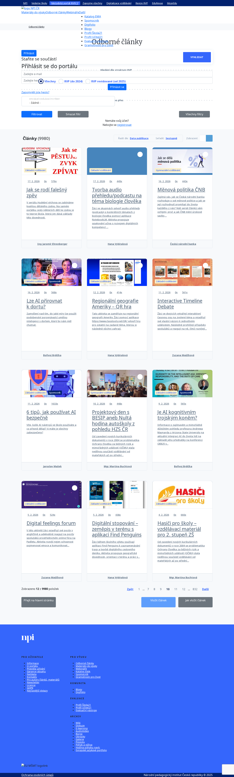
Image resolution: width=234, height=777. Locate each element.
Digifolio (89, 25)
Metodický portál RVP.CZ (64, 3)
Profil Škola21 (93, 33)
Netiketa (31, 674)
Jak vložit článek (195, 600)
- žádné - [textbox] (34, 103)
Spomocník (91, 20)
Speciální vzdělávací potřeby (44, 99)
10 (167, 589)
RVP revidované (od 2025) (108, 81)
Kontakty (32, 677)
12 (183, 589)
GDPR (30, 688)
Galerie (80, 739)
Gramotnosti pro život (98, 45)
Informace (33, 663)
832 (195, 589)
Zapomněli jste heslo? (35, 92)
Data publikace (139, 138)
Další (82, 12)
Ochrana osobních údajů (37, 775)
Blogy (88, 29)
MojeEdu (172, 3)
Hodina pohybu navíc (88, 747)
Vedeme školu (39, 3)
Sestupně (171, 138)
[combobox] (68, 101)
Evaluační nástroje (96, 41)
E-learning (82, 728)
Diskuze (80, 725)
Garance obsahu (36, 671)
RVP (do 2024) (73, 81)
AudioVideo (82, 731)
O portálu (32, 666)
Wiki (78, 722)
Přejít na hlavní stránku (39, 600)
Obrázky (80, 736)
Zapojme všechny (92, 3)
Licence (31, 685)
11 (175, 589)
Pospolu (80, 742)
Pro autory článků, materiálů (43, 679)
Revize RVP (142, 3)
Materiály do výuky (33, 12)
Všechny (50, 81)
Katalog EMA (92, 16)
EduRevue (157, 3)
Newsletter (33, 682)
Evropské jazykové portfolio (91, 750)
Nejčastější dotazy (37, 690)
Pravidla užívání (36, 668)
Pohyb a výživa (84, 744)
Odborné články (56, 12)
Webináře (72, 12)
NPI (25, 3)
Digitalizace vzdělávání (118, 3)
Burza (79, 733)
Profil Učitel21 (93, 37)
